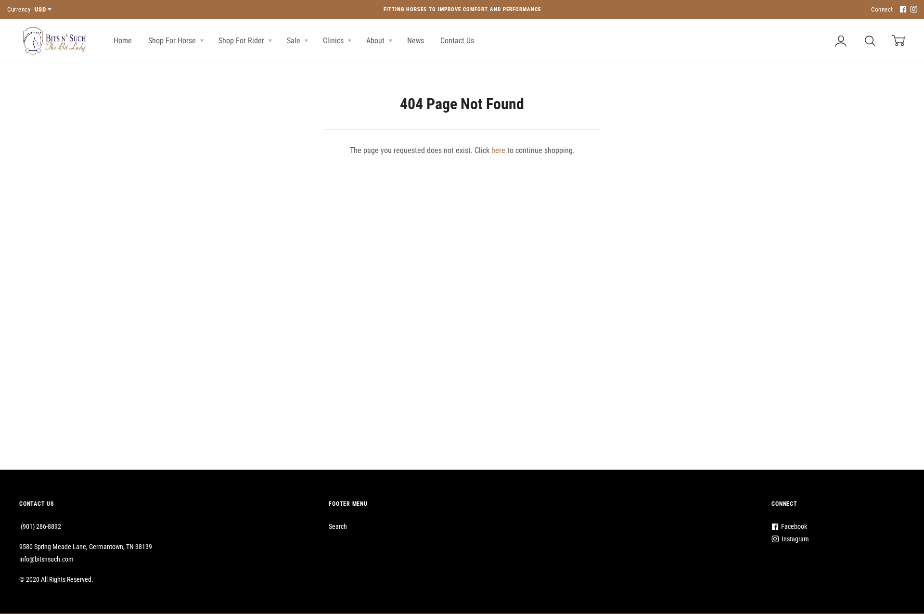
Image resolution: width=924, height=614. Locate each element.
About (376, 40)
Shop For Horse (173, 40)
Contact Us (457, 40)
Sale (294, 40)
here (498, 150)
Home (123, 40)
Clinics (334, 40)
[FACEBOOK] (902, 10)
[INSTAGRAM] (912, 10)
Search (338, 526)
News (415, 40)
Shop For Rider (242, 40)
